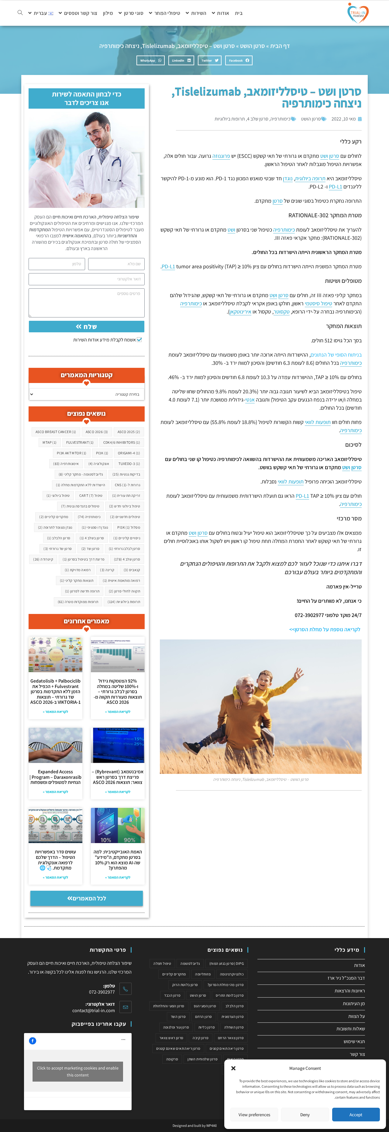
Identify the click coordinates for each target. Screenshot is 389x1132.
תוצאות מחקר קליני (76, 580)
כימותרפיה (280, 119)
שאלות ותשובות (350, 1028)
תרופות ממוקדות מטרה (78, 601)
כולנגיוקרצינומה (232, 974)
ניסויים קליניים (126, 538)
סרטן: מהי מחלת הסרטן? (226, 984)
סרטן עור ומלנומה (176, 1027)
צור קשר (357, 1054)
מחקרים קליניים (53, 516)
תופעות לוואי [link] (318, 422)
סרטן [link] (334, 155)
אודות (359, 965)
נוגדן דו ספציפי (95, 527)
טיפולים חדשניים (125, 516)
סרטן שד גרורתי (57, 548)
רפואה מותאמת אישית (121, 580)
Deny (305, 1114)
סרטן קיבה (200, 1037)
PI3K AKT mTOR (72, 453)
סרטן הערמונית (233, 1016)
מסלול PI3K (128, 527)
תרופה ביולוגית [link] (310, 178)
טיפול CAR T (91, 495)
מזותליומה (203, 974)
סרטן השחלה (234, 1027)
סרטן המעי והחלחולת (168, 1006)
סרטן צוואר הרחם (231, 1037)
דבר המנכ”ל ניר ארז (346, 978)
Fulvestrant (80, 442)
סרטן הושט (252, 46)
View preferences (254, 1114)
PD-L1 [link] (335, 186)
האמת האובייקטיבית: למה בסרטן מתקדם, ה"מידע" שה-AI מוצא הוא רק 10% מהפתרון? (118, 860)
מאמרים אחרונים (86, 621)
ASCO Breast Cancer (56, 431)
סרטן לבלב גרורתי (124, 548)
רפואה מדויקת (78, 570)
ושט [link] (324, 155)
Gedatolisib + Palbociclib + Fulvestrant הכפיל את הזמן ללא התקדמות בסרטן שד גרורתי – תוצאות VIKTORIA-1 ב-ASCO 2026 (55, 691)
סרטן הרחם (203, 1016)
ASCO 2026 (97, 431)
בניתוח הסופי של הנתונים (336, 354)
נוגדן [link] (288, 178)
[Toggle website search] (20, 13)
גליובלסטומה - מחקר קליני (81, 474)
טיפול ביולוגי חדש (124, 506)
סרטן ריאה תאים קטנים (227, 1048)
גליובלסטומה (190, 963)
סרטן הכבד (172, 995)
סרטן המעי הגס (205, 1006)
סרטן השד (178, 1016)
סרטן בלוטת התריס (230, 995)
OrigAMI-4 (129, 453)
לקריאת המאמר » (117, 711)
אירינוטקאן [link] (240, 311)
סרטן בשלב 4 (92, 538)
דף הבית (280, 46)
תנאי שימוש (354, 1041)
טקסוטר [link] (282, 311)
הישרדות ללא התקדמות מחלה (80, 485)
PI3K (102, 453)
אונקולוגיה (98, 463)
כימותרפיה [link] (284, 229)
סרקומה (172, 1059)
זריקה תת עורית (126, 495)
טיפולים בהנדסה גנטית (80, 506)
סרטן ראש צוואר (172, 1037)
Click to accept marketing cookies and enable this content (78, 1071)
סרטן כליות (206, 1027)
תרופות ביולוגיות (230, 119)
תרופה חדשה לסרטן (82, 591)
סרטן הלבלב (59, 538)
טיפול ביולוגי (58, 495)
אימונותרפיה (66, 463)
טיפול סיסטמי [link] (318, 303)
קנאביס (132, 570)
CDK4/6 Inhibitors (121, 442)
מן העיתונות (354, 1003)
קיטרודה (43, 559)
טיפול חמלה (162, 963)
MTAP (50, 442)
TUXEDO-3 (129, 463)
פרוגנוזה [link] (221, 155)
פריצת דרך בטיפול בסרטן (83, 559)
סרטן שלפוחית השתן (203, 1059)
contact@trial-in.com (93, 1010)
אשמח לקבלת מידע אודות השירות (104, 340)
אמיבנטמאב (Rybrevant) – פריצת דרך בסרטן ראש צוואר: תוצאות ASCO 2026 (117, 776)
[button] (233, 1068)
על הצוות (356, 1016)
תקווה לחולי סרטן (124, 591)
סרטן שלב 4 (257, 119)
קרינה (107, 570)
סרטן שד (90, 548)
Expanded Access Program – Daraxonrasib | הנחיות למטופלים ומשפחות (55, 776)
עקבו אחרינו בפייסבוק (99, 1023)
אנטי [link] (250, 399)
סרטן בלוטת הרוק (185, 984)
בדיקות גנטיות (126, 474)
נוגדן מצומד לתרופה (55, 527)
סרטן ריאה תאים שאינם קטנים (178, 1048)
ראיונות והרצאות (350, 991)
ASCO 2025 (129, 431)
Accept (355, 1114)
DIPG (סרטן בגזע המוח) (226, 963)
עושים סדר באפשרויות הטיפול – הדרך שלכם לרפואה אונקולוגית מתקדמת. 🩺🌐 (55, 860)
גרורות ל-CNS (127, 485)
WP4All (211, 1125)
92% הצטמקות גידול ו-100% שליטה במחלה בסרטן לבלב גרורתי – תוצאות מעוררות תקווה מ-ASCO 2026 (118, 691)
